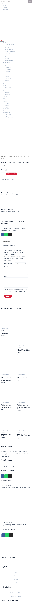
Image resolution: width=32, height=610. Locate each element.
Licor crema (8, 78)
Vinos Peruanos (9, 49)
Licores (5, 73)
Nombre (6, 276)
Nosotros (5, 11)
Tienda (5, 7)
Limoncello (7, 82)
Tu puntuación (9, 263)
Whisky (5, 101)
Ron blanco (8, 92)
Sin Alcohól (6, 109)
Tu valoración (8, 267)
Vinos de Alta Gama (10, 51)
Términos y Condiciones (16, 593)
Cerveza (5, 83)
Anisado (7, 76)
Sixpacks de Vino (9, 116)
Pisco (4, 85)
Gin (4, 98)
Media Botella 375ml (10, 60)
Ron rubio (7, 94)
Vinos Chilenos (9, 46)
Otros (4, 110)
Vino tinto (7, 53)
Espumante (8, 69)
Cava (6, 65)
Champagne (8, 67)
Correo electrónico (9, 283)
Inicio (4, 5)
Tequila (5, 96)
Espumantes (6, 62)
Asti (6, 64)
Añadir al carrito (11, 173)
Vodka (4, 100)
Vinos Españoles (9, 48)
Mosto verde (8, 87)
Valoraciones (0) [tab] (6, 241)
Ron (4, 91)
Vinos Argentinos (9, 44)
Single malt (7, 103)
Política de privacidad (16, 596)
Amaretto (7, 74)
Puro (6, 89)
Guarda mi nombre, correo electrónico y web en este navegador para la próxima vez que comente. (16, 291)
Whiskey (7, 105)
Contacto (5, 9)
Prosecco (7, 71)
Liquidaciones (8, 114)
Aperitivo (7, 80)
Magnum (7, 58)
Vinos (4, 42)
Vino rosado (8, 56)
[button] (16, 4)
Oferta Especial (9, 118)
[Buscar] (30, 1)
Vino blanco (8, 55)
